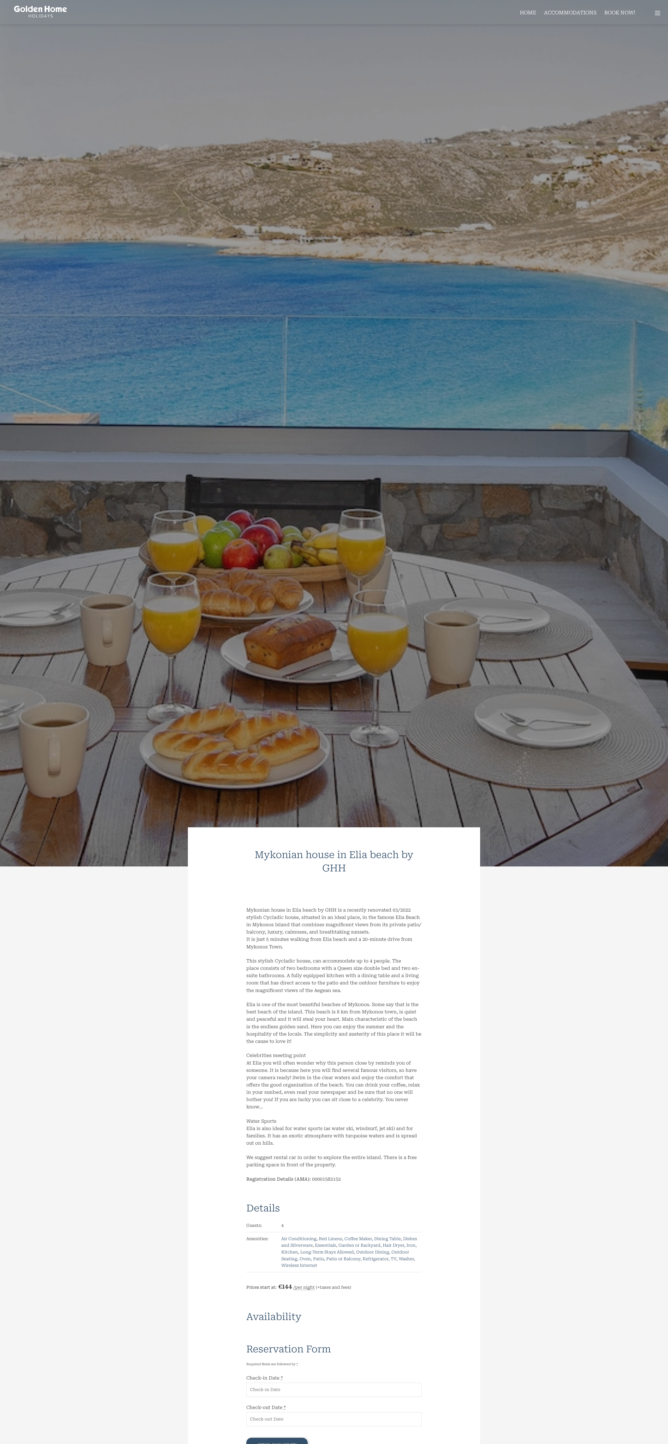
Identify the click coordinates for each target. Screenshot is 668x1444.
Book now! (619, 13)
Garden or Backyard (359, 1245)
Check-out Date (266, 1407)
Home (528, 13)
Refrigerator (375, 1258)
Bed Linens (330, 1238)
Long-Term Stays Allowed (327, 1252)
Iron (411, 1245)
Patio (318, 1258)
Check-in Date (264, 1378)
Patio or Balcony (343, 1258)
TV (393, 1258)
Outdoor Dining (372, 1252)
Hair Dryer (393, 1245)
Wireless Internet (299, 1265)
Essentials (325, 1245)
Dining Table (387, 1238)
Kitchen (289, 1252)
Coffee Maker (358, 1238)
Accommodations (570, 13)
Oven (305, 1258)
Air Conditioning (299, 1238)
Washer (406, 1258)
